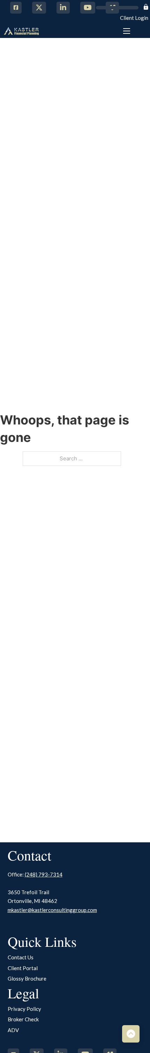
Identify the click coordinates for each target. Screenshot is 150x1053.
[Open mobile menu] (126, 31)
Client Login (134, 18)
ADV (13, 1030)
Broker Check (23, 1019)
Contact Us (20, 957)
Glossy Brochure (27, 978)
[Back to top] (131, 1034)
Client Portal (23, 968)
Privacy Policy (24, 1009)
